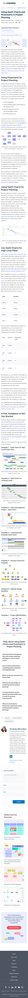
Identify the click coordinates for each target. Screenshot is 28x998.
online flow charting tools (14, 70)
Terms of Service (5, 991)
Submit (19, 802)
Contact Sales (14, 980)
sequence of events (7, 88)
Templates (14, 967)
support (6, 439)
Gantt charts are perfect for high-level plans (13, 254)
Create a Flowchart (6, 30)
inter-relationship (11, 406)
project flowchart (17, 718)
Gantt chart (4, 182)
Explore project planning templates (10, 35)
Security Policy (22, 991)
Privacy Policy (14, 991)
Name (4, 785)
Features (14, 964)
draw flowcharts (16, 422)
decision (9, 121)
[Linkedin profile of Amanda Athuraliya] (11, 756)
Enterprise (14, 977)
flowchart (4, 94)
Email (4, 792)
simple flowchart (21, 127)
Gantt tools (4, 72)
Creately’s (4, 70)
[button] (23, 3)
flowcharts (7, 66)
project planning (9, 721)
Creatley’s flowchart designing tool (14, 271)
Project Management (11, 7)
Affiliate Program (14, 973)
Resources (3, 7)
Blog (14, 970)
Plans (14, 960)
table (20, 291)
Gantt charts (22, 64)
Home (14, 954)
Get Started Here (14, 927)
